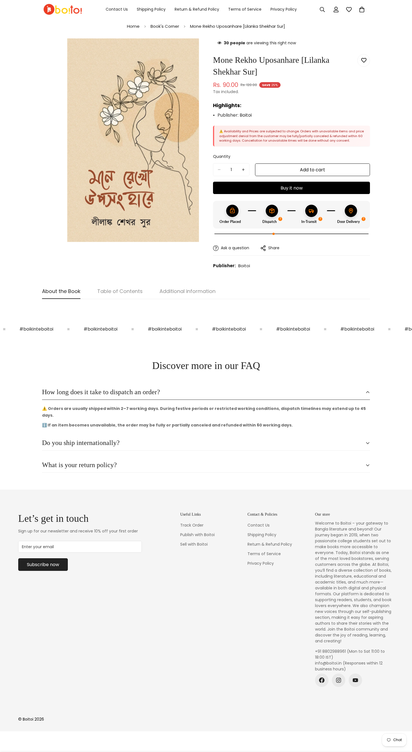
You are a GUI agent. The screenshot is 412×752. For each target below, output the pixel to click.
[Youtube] (355, 680)
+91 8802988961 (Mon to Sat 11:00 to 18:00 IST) (350, 654)
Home (133, 26)
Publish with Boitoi (197, 535)
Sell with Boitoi (194, 544)
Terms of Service (244, 9)
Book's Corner (165, 26)
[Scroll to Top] (401, 721)
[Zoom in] (194, 50)
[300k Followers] (321, 680)
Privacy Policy (283, 9)
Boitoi (246, 115)
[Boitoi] (62, 9)
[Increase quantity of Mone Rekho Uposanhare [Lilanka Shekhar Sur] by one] (243, 169)
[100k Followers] (338, 680)
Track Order (191, 525)
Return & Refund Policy (197, 9)
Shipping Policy (151, 9)
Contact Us (117, 9)
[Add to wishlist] (363, 60)
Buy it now (292, 188)
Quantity (221, 156)
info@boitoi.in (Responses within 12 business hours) (349, 666)
